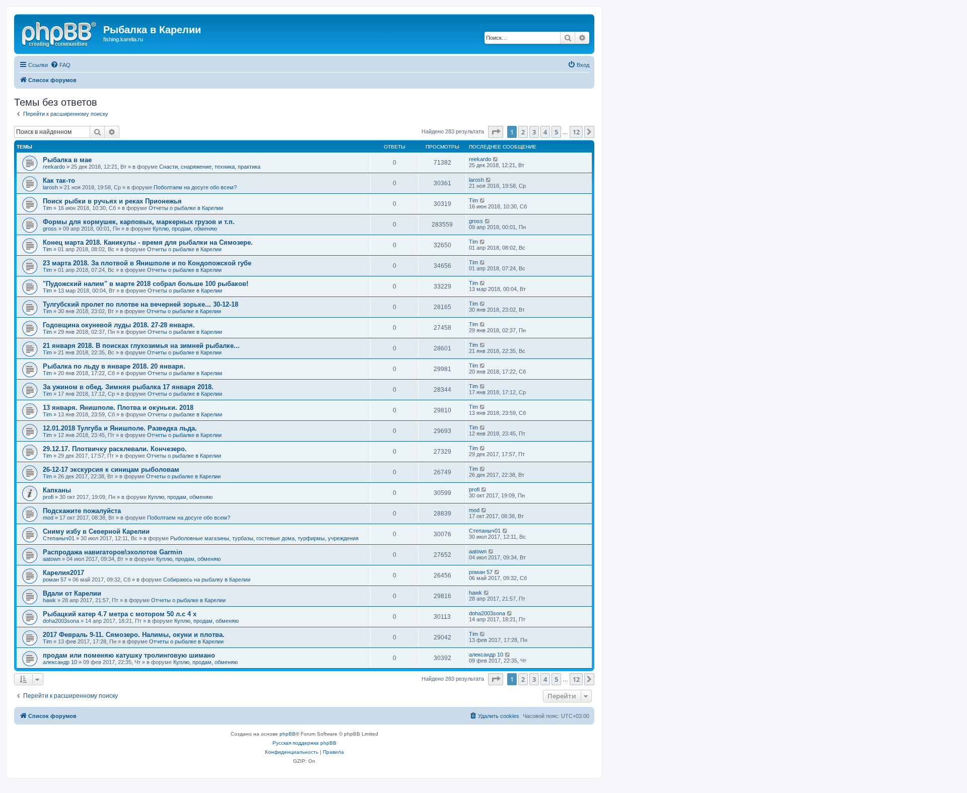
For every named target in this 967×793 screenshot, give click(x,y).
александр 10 (60, 662)
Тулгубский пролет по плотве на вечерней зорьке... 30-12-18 (140, 304)
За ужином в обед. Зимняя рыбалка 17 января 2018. (128, 387)
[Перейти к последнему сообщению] (496, 159)
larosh (50, 187)
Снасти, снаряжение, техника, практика (209, 167)
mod (48, 518)
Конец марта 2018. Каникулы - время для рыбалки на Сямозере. (148, 242)
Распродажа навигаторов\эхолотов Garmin (112, 552)
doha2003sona (61, 621)
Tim (47, 208)
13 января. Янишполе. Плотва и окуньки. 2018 (118, 407)
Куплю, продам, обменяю (185, 229)
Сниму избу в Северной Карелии (96, 531)
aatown (51, 559)
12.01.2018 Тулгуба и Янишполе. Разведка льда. (120, 428)
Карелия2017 (63, 572)
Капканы (57, 490)
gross (50, 229)
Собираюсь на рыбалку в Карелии (206, 579)
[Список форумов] (60, 33)
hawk (49, 600)
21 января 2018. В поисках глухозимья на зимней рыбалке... (141, 345)
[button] (495, 132)
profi (48, 497)
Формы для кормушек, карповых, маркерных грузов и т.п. (139, 222)
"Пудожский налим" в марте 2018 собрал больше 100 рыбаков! (145, 283)
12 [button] (576, 131)
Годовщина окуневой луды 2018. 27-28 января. (119, 325)
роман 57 (54, 579)
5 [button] (556, 131)
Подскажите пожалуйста (82, 511)
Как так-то (59, 180)
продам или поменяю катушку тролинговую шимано (129, 655)
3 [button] (534, 131)
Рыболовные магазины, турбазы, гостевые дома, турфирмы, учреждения (264, 538)
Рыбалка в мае (67, 160)
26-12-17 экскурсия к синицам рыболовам (111, 469)
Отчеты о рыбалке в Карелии (186, 208)
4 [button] (545, 131)
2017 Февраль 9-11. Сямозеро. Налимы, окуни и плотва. (134, 634)
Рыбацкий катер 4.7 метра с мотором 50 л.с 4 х (119, 614)
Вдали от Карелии (72, 593)
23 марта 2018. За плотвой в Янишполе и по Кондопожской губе (147, 263)
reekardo (54, 167)
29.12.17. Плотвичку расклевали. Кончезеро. (115, 449)
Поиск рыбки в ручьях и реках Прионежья (112, 201)
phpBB (288, 734)
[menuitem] (60, 65)
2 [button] (523, 131)
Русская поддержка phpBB (304, 743)
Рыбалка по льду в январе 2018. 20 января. (114, 366)
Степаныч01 (59, 538)
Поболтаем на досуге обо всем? (195, 187)
